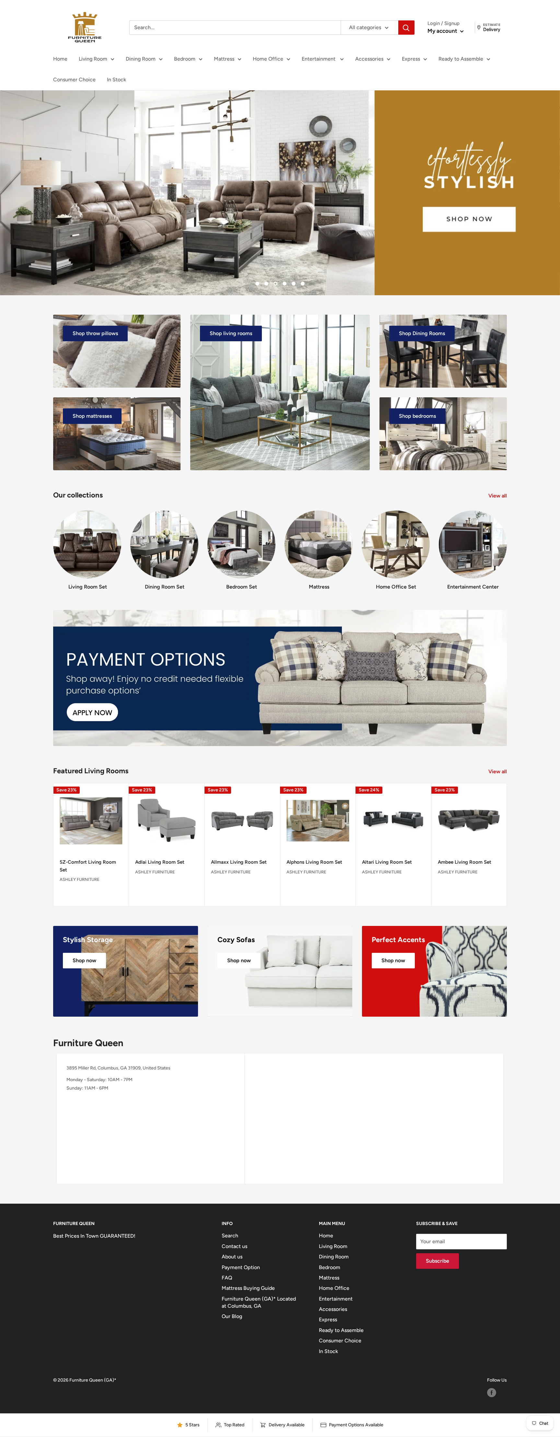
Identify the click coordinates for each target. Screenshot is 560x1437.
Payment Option (241, 1267)
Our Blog (232, 1316)
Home (60, 59)
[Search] (406, 27)
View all (498, 496)
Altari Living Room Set (387, 862)
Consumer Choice (74, 79)
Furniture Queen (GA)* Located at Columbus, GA (259, 1302)
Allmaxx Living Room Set (239, 862)
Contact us (234, 1246)
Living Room (93, 59)
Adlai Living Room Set (159, 862)
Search (230, 1236)
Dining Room (141, 59)
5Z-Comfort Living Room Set (88, 866)
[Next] (506, 544)
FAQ (227, 1278)
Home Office (268, 59)
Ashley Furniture (79, 879)
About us (232, 1257)
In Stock (116, 79)
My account (443, 31)
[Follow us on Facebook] (491, 1392)
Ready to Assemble (460, 59)
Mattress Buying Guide (248, 1288)
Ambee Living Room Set (464, 862)
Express (411, 59)
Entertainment (319, 59)
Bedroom (184, 59)
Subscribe (437, 1261)
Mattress (224, 59)
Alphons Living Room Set (314, 862)
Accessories (369, 59)
